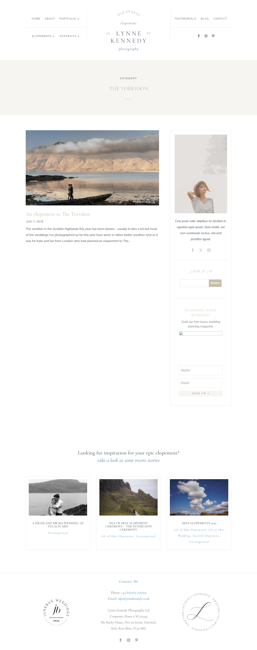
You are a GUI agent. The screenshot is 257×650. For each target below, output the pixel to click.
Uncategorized (58, 533)
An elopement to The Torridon (58, 214)
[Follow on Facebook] (199, 36)
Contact (220, 18)
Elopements (41, 36)
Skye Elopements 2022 (199, 523)
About (50, 18)
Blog (205, 18)
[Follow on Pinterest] (213, 36)
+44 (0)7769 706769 (133, 592)
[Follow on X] (201, 250)
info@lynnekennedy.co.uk (133, 598)
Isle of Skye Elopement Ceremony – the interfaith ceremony (128, 526)
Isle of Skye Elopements (117, 536)
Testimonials (185, 18)
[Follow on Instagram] (206, 36)
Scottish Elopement (206, 535)
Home (36, 18)
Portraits (68, 36)
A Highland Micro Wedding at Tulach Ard (58, 524)
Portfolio (67, 18)
